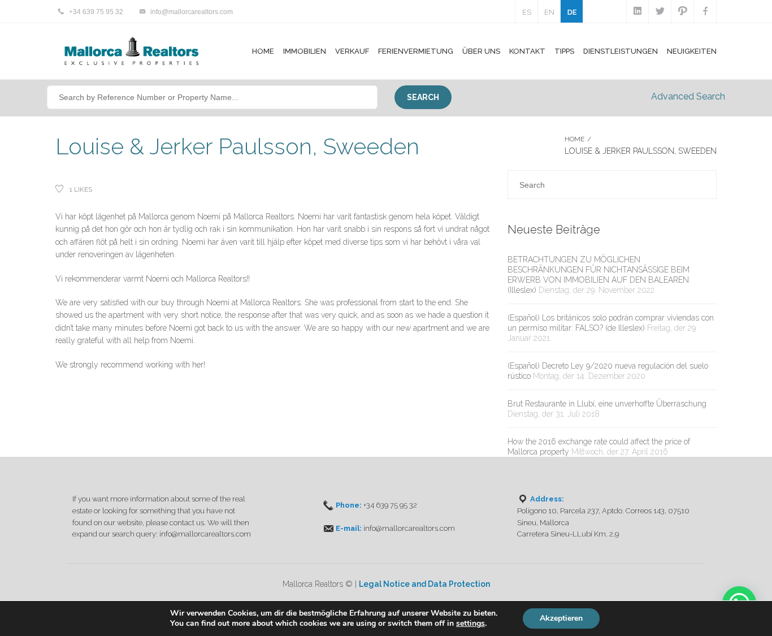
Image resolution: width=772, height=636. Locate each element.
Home (263, 51)
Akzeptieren (561, 618)
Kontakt (527, 51)
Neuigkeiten (692, 51)
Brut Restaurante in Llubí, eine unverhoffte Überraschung (607, 403)
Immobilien (304, 51)
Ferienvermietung (415, 51)
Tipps (564, 51)
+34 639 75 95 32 (96, 12)
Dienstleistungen (620, 51)
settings (470, 623)
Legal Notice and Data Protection (424, 584)
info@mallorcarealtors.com (191, 12)
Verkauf (352, 51)
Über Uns (481, 51)
